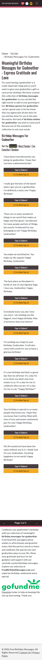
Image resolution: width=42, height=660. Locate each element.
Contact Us (25, 652)
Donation (6, 592)
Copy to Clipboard (21, 170)
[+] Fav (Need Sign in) (21, 174)
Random (15, 149)
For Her (14, 53)
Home (5, 53)
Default (13, 146)
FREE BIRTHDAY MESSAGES (10, 3)
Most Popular (24, 146)
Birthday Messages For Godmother (22, 56)
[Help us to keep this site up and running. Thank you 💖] (21, 584)
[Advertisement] (21, 28)
